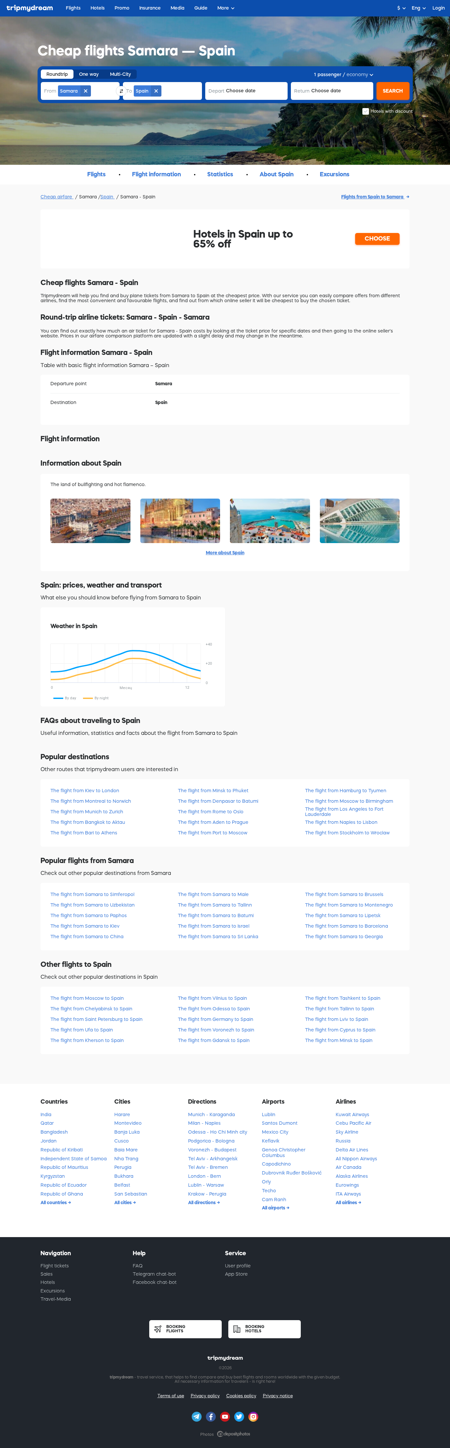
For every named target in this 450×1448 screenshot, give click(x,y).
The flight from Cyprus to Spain (340, 1030)
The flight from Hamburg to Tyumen (345, 790)
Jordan (49, 1141)
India (46, 1114)
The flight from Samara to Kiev (85, 926)
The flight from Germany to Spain (215, 1019)
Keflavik (270, 1141)
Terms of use (170, 1396)
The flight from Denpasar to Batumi (218, 801)
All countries (54, 1202)
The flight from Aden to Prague (213, 822)
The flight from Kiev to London (84, 790)
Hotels (48, 1282)
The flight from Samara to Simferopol (92, 894)
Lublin (268, 1114)
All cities (123, 1202)
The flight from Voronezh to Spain (216, 1030)
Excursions (53, 1291)
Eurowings (347, 1185)
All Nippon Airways (356, 1158)
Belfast (122, 1185)
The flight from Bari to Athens (83, 832)
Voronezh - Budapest (212, 1149)
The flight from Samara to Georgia (344, 936)
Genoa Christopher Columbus (283, 1152)
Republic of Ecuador (64, 1185)
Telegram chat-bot (154, 1274)
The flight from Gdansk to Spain (214, 1040)
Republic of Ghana (62, 1194)
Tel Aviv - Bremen (208, 1167)
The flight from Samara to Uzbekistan (92, 905)
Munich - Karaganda (211, 1114)
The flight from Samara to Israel (213, 926)
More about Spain (225, 552)
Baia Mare (126, 1149)
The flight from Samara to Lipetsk (342, 915)
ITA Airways (348, 1194)
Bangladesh (54, 1132)
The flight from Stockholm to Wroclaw (347, 832)
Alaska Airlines (352, 1176)
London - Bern (204, 1176)
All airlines (347, 1202)
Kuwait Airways (352, 1114)
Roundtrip (57, 74)
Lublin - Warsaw (206, 1185)
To (129, 91)
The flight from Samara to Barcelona (346, 926)
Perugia (122, 1167)
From (50, 91)
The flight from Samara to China (87, 936)
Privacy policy (205, 1396)
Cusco (121, 1141)
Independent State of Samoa (74, 1158)
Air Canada (348, 1167)
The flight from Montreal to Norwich (90, 801)
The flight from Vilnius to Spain (212, 998)
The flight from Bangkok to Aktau (87, 822)
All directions (202, 1202)
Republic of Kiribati (62, 1149)
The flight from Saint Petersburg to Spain (96, 1019)
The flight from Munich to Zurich (86, 811)
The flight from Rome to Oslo (210, 811)
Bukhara (123, 1176)
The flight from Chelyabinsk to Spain (91, 1008)
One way (89, 74)
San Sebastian (130, 1194)
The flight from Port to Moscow (212, 832)
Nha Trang (126, 1158)
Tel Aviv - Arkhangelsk (213, 1158)
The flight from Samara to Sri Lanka (218, 936)
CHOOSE (377, 239)
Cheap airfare (57, 196)
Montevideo (128, 1123)
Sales (47, 1274)
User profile (238, 1265)
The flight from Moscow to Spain (87, 998)
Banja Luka (127, 1132)
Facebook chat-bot (155, 1282)
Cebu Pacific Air (353, 1123)
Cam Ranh (274, 1199)
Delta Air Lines (352, 1149)
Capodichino (276, 1164)
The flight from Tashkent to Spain (342, 998)
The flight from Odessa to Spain (214, 1008)
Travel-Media (56, 1299)
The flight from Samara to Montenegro (349, 905)
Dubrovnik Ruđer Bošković (292, 1173)
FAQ (138, 1265)
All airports (274, 1207)
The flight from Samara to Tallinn (215, 905)
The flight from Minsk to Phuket (213, 790)
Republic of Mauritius (64, 1167)
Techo (269, 1190)
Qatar (47, 1123)
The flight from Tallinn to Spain (339, 1008)
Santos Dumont (279, 1123)
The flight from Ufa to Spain (81, 1030)
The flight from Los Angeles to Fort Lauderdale (344, 811)
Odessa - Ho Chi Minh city (217, 1132)
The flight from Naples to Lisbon (341, 822)
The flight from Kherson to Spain (87, 1040)
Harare (122, 1114)
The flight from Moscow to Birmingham (349, 801)
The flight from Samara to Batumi (216, 915)
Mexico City (275, 1132)
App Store (236, 1274)
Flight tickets (55, 1265)
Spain (107, 196)
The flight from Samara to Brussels (344, 894)
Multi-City (120, 74)
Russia (343, 1141)
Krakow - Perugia (207, 1194)
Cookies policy (241, 1396)
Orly (266, 1181)
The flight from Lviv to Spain (336, 1019)
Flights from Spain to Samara (373, 196)
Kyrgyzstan (53, 1176)
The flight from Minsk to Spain (339, 1040)
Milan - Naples (204, 1123)
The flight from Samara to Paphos (88, 915)
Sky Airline (347, 1132)
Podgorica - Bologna (211, 1141)
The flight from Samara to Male (213, 894)
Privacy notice (278, 1396)
